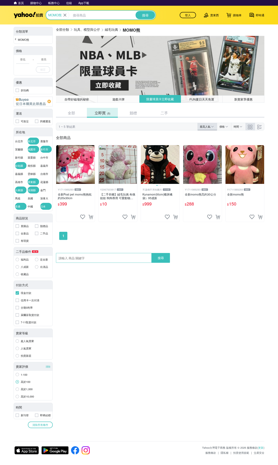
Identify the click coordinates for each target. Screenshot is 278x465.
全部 (71, 112)
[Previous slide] (143, 164)
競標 (133, 112)
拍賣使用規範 (241, 453)
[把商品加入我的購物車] (90, 216)
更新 (261, 448)
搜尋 (161, 258)
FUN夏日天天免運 (201, 99)
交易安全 (259, 453)
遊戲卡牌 (118, 99)
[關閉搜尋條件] (64, 15)
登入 (188, 15)
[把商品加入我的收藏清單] (82, 216)
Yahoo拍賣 (28, 15)
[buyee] (33, 101)
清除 (48, 366)
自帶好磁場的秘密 (77, 99)
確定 (43, 69)
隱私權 (225, 453)
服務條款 (210, 453)
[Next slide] (176, 164)
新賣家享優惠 (243, 99)
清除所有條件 (40, 425)
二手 (164, 112)
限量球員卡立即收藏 (160, 99)
